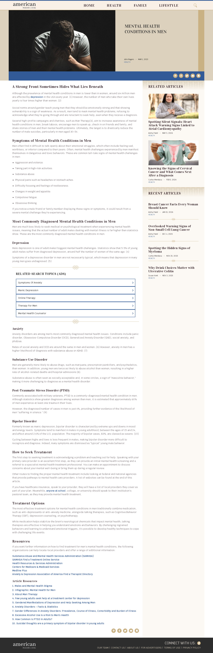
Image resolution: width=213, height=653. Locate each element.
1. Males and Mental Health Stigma (32, 585)
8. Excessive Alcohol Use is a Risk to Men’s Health (40, 615)
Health (114, 5)
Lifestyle (168, 5)
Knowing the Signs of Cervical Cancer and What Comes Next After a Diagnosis (170, 171)
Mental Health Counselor (32, 313)
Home (89, 5)
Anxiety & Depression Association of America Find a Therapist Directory (52, 574)
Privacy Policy (192, 647)
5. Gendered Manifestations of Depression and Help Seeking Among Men (53, 602)
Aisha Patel (153, 133)
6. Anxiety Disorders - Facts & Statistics (35, 606)
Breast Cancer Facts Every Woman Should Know (173, 206)
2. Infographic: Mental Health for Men (33, 590)
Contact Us (118, 647)
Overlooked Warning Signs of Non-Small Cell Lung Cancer (169, 228)
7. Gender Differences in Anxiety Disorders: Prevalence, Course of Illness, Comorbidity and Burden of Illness (74, 610)
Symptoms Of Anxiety (30, 282)
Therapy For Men (27, 305)
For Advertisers (151, 647)
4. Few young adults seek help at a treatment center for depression (51, 598)
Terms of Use (172, 647)
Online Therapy (26, 297)
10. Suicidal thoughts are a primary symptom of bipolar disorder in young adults (58, 623)
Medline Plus (19, 570)
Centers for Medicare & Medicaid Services (35, 566)
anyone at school (56, 490)
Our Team (103, 647)
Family (140, 5)
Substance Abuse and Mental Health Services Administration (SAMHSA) (53, 556)
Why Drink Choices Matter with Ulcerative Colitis (171, 269)
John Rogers (129, 59)
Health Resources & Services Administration (37, 563)
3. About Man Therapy (25, 594)
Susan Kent (153, 275)
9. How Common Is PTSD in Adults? (32, 619)
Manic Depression (28, 290)
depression (37, 96)
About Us (133, 647)
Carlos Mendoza (155, 180)
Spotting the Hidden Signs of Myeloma (169, 249)
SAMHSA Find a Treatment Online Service (35, 559)
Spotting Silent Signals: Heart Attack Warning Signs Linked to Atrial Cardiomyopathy (171, 125)
